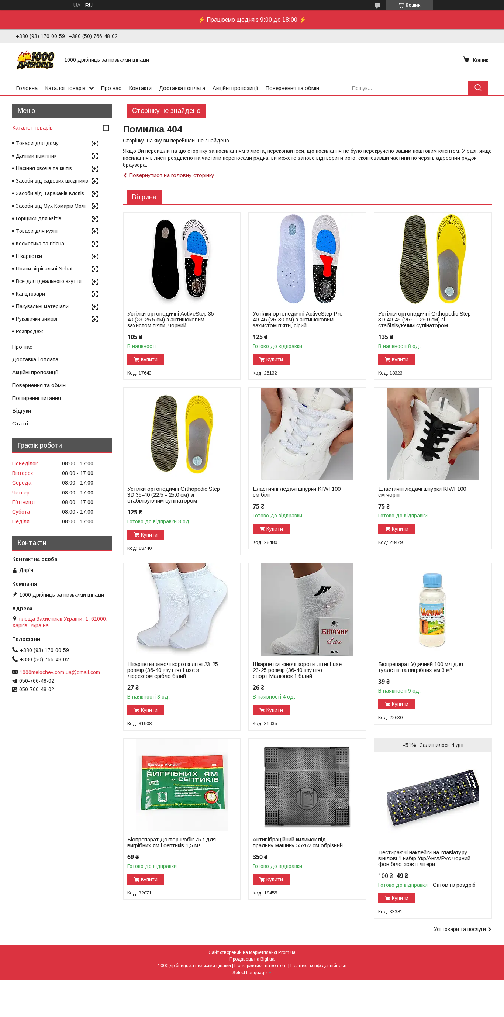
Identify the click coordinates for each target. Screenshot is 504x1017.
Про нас (111, 88)
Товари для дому (37, 143)
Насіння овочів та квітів (44, 168)
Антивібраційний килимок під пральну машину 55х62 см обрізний (298, 842)
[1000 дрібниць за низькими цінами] (35, 60)
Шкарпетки (29, 256)
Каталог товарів (65, 88)
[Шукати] (478, 88)
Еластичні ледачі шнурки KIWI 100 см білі (297, 492)
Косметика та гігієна (40, 244)
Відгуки (21, 410)
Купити (149, 359)
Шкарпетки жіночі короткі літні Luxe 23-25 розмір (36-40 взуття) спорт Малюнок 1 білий (297, 670)
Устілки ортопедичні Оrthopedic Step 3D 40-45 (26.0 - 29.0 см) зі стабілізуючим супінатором (424, 319)
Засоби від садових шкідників (52, 181)
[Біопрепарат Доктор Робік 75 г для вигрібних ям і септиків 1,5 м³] (182, 785)
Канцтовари (30, 294)
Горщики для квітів (38, 218)
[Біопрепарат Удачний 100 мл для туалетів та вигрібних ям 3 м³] (432, 609)
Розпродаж (29, 331)
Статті (20, 423)
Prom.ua (287, 952)
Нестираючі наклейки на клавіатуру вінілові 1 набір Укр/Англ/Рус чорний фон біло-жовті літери (424, 858)
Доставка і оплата (182, 88)
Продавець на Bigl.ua (252, 959)
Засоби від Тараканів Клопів (50, 193)
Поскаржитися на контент (260, 965)
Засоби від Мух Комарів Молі (51, 206)
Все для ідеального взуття (49, 281)
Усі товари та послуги (460, 929)
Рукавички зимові (36, 319)
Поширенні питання (36, 398)
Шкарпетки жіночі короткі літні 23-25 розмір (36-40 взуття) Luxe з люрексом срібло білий (172, 670)
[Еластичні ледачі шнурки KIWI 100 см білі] (307, 434)
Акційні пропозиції (235, 88)
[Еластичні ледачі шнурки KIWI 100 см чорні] (432, 434)
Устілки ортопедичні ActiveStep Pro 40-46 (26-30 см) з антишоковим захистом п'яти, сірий (298, 319)
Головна (27, 88)
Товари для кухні (37, 231)
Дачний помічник (36, 156)
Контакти (140, 88)
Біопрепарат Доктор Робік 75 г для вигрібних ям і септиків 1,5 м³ (171, 842)
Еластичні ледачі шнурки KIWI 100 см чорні (422, 492)
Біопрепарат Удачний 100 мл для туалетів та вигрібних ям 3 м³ (420, 667)
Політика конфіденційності (318, 965)
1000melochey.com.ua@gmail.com (60, 672)
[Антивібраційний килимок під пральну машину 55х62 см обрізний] (307, 785)
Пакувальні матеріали (42, 306)
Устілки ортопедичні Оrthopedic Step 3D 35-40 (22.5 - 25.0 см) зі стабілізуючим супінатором (173, 495)
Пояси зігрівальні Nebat (44, 269)
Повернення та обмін (292, 88)
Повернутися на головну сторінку (171, 175)
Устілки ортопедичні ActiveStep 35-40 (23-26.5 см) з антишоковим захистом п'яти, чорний (171, 319)
